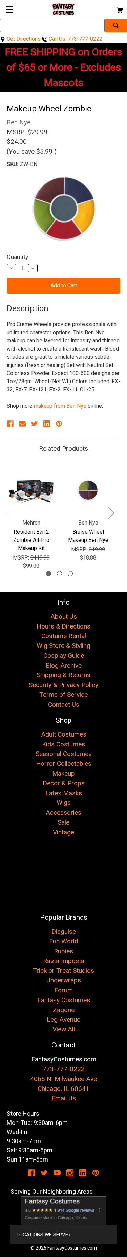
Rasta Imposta (63, 961)
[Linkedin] (46, 423)
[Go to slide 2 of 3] (59, 573)
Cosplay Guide (63, 655)
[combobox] (52, 25)
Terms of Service (63, 694)
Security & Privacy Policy (63, 685)
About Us (63, 616)
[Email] (22, 423)
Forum (63, 990)
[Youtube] (57, 1172)
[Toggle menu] (9, 9)
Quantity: (18, 256)
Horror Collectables (63, 763)
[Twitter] (34, 423)
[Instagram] (69, 1172)
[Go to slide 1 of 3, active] (48, 573)
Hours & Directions (63, 626)
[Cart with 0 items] (119, 9)
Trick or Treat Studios (63, 970)
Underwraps (63, 980)
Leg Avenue (63, 1019)
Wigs (64, 803)
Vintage (63, 832)
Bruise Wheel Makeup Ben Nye (88, 536)
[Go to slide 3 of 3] (70, 573)
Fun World (63, 941)
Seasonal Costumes (64, 754)
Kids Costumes (63, 744)
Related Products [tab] (63, 449)
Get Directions (23, 39)
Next (111, 512)
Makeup (63, 773)
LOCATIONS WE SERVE (42, 1235)
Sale (63, 822)
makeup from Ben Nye (60, 406)
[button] (63, 1210)
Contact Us (63, 704)
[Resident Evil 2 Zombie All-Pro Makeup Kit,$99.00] (31, 490)
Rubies (63, 951)
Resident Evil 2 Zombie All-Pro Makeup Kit (31, 540)
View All (63, 1029)
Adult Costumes (63, 734)
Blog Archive (64, 665)
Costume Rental (63, 636)
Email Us (63, 1098)
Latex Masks (63, 793)
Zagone (64, 1010)
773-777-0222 (64, 1069)
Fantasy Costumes (63, 1000)
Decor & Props (64, 783)
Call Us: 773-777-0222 (74, 39)
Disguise (63, 931)
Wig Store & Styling (63, 646)
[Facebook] (10, 423)
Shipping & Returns (63, 675)
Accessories (63, 812)
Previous (8, 512)
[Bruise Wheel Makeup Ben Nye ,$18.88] (88, 490)
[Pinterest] (59, 423)
